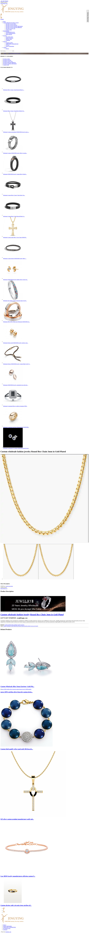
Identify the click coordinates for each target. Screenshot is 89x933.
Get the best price (9, 586)
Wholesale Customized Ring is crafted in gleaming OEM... (15, 406)
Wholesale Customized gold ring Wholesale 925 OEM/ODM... (16, 427)
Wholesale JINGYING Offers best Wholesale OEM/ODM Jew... (16, 321)
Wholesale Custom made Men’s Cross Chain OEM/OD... (15, 237)
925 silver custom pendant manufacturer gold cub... (17, 819)
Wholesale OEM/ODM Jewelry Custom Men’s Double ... (15, 174)
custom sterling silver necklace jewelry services (14, 624)
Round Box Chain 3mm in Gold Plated (47, 614)
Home (5, 53)
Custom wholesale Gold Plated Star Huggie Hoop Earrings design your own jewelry (20, 626)
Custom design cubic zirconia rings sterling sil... (16, 905)
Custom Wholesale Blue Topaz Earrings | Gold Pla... (17, 686)
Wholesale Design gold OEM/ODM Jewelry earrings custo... (15, 342)
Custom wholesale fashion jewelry (14, 53)
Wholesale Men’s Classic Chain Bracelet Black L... (13, 89)
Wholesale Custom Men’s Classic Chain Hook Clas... (14, 195)
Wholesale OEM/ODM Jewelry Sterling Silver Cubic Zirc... (15, 279)
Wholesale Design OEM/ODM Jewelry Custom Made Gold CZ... (16, 364)
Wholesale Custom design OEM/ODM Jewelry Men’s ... (14, 258)
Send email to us (4, 588)
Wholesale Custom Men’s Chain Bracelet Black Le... (14, 216)
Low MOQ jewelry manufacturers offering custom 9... (18, 876)
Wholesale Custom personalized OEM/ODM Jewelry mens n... (16, 132)
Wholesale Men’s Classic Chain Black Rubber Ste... (13, 111)
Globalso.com (8, 931)
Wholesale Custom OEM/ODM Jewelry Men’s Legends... (15, 153)
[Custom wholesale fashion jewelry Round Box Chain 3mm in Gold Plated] (44, 542)
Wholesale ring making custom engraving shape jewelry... (15, 300)
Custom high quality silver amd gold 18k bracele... (17, 749)
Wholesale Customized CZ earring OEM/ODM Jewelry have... (16, 448)
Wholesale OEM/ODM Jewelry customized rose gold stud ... (15, 385)
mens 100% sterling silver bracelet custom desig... (17, 692)
